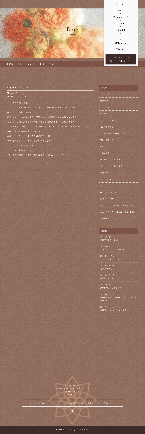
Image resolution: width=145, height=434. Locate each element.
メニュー (121, 23)
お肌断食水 (105, 218)
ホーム (121, 11)
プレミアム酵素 (106, 140)
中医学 (103, 114)
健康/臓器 (104, 101)
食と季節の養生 (106, 127)
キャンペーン (15, 96)
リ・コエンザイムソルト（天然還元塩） (117, 205)
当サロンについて (120, 17)
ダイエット (105, 94)
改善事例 (104, 172)
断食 (102, 146)
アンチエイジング (107, 120)
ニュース (26, 96)
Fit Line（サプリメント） (111, 199)
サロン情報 (120, 30)
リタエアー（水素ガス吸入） (112, 166)
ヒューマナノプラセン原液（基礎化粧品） (118, 212)
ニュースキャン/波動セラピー (112, 133)
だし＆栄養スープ (107, 153)
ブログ (121, 36)
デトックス (105, 107)
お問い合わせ (120, 43)
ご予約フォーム (120, 49)
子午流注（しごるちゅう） (111, 159)
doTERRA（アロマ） (109, 192)
